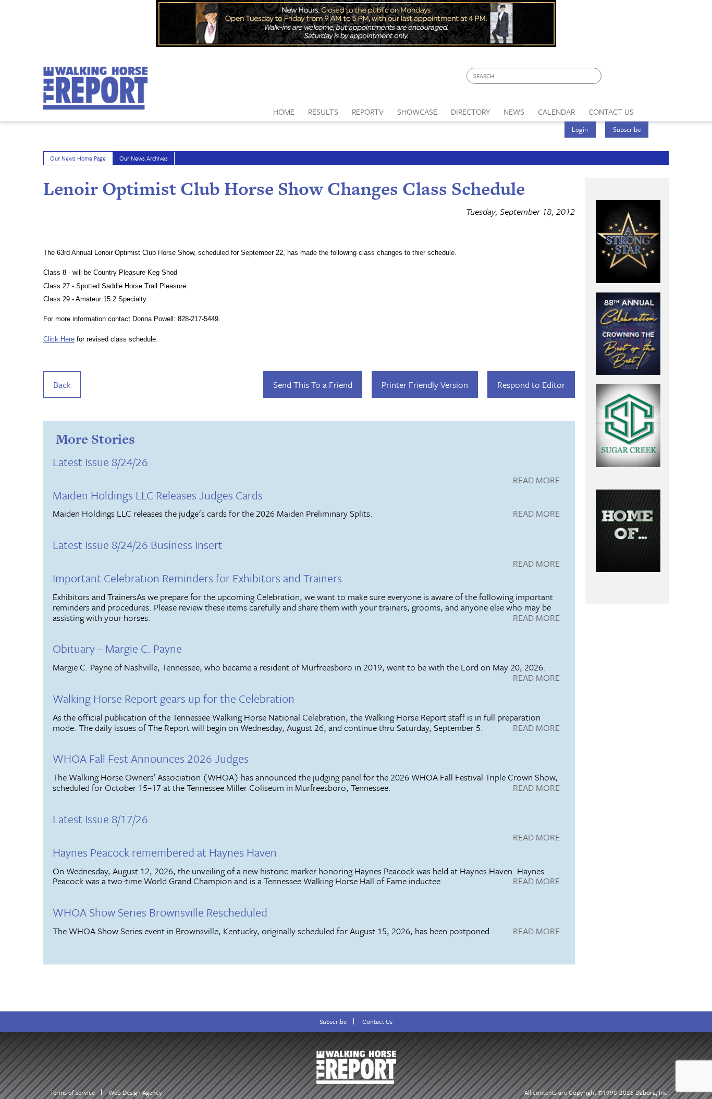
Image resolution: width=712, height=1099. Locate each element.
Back (62, 384)
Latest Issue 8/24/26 (100, 462)
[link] (283, 108)
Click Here (59, 339)
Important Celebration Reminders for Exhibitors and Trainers (197, 578)
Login (580, 129)
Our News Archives (143, 158)
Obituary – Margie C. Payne (117, 648)
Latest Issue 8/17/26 (100, 819)
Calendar (556, 111)
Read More (536, 480)
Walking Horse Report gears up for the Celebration (173, 698)
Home (283, 111)
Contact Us (377, 1021)
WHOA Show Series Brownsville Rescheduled (160, 912)
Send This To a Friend (312, 384)
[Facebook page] (614, 78)
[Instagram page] (654, 78)
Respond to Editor (531, 384)
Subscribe (627, 129)
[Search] (594, 75)
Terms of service (72, 1092)
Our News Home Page (78, 158)
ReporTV (368, 111)
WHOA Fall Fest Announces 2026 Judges (151, 758)
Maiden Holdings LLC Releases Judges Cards (158, 495)
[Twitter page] (634, 78)
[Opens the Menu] (655, 108)
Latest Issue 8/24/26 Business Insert (138, 544)
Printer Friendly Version (425, 384)
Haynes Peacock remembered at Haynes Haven (165, 852)
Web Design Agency (135, 1092)
